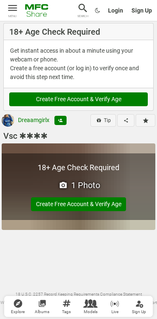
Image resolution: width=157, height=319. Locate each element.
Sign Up (141, 10)
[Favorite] (145, 120)
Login (115, 10)
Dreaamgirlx (33, 120)
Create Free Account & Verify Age (78, 99)
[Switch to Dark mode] (97, 10)
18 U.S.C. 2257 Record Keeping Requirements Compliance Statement (78, 294)
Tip (107, 120)
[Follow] (60, 120)
